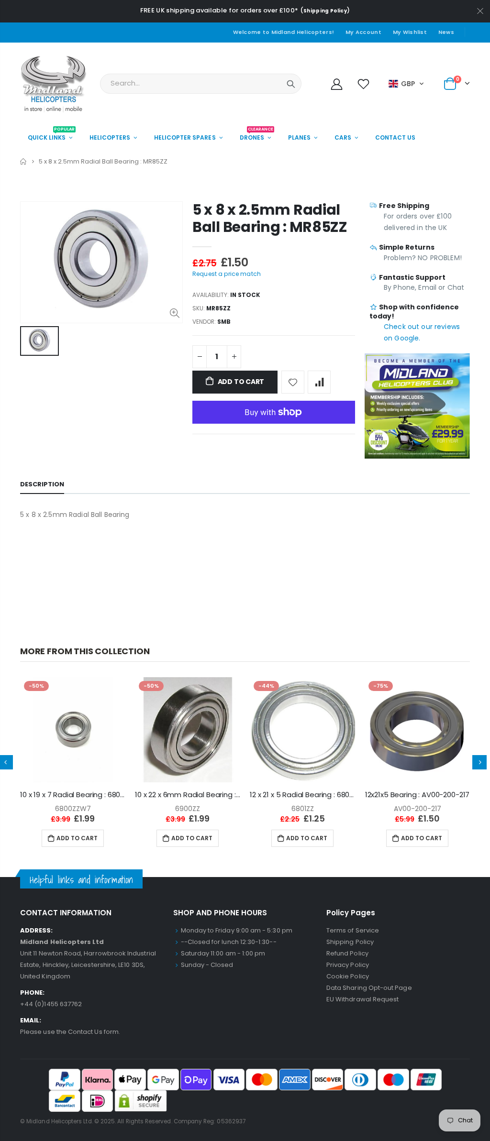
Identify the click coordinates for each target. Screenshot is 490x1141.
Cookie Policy (347, 976)
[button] (406, 83)
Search (291, 83)
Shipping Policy (325, 10)
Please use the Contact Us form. (70, 1031)
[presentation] (479, 762)
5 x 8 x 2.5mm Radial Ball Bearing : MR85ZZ (269, 218)
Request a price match (226, 274)
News (446, 32)
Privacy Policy (347, 964)
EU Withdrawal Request (362, 999)
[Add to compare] (319, 382)
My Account (363, 32)
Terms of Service (352, 930)
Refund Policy (347, 953)
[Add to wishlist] (292, 382)
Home (23, 161)
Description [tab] (42, 484)
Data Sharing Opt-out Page (369, 987)
